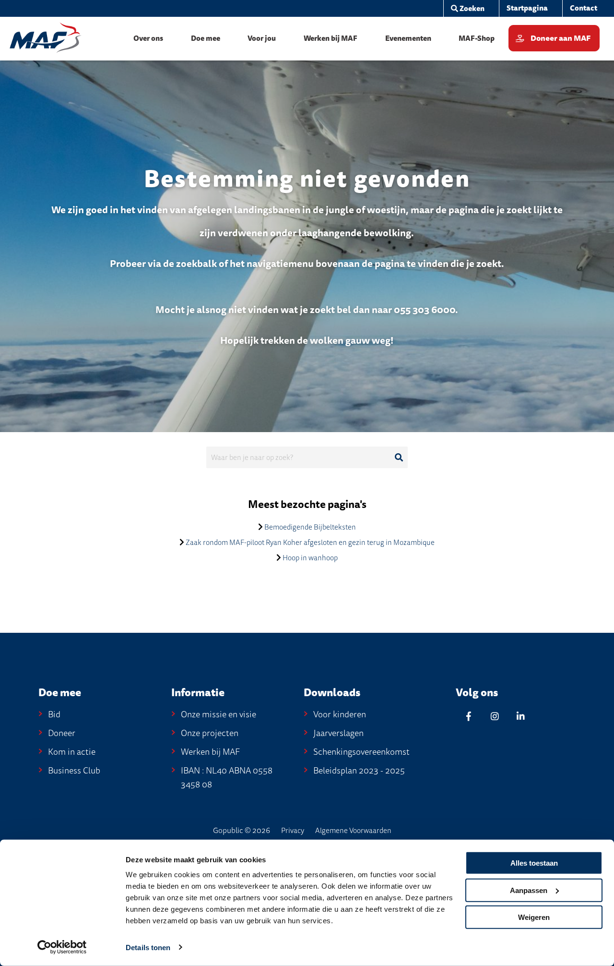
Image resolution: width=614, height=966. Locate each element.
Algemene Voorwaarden (353, 830)
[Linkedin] (520, 716)
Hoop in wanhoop (310, 558)
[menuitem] (467, 8)
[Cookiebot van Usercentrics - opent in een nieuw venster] (62, 947)
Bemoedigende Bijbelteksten (310, 527)
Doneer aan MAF (560, 38)
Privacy (292, 830)
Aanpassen (528, 890)
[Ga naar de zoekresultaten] (398, 457)
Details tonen (148, 947)
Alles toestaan (534, 863)
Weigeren (534, 917)
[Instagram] (495, 716)
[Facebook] (469, 716)
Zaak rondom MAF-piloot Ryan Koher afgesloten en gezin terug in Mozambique (310, 542)
